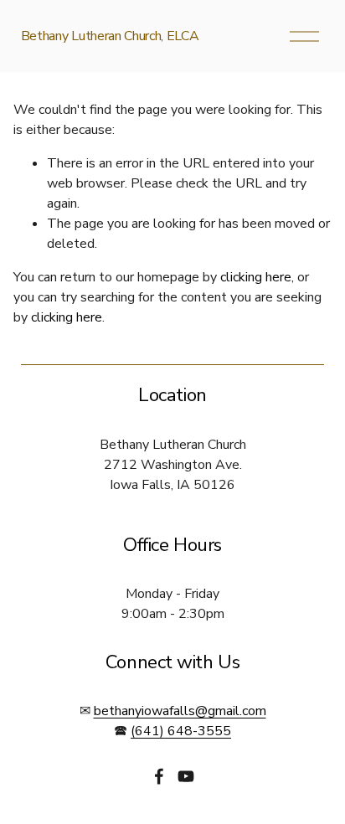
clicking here (255, 277)
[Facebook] (159, 776)
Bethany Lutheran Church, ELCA (110, 36)
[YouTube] (186, 776)
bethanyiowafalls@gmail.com (180, 711)
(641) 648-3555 (181, 731)
